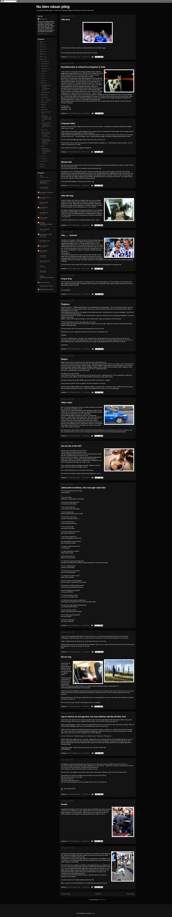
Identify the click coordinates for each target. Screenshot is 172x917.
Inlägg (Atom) (102, 899)
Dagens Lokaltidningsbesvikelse (47, 277)
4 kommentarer (86, 392)
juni (42, 76)
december (44, 61)
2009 (41, 54)
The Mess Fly (44, 207)
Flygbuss (65, 304)
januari (43, 161)
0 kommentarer (86, 113)
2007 (41, 59)
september (44, 68)
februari (43, 158)
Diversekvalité (44, 202)
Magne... (65, 359)
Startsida (98, 894)
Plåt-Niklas (43, 256)
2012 (41, 46)
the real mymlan (44, 282)
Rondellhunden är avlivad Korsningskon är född (83, 67)
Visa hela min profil (43, 33)
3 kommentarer (85, 185)
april (42, 80)
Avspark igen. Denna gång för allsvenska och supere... (46, 151)
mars (43, 156)
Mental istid (66, 162)
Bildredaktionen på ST (46, 289)
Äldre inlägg (130, 894)
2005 (41, 166)
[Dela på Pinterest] (102, 57)
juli (42, 73)
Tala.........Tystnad (69, 235)
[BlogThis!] (97, 57)
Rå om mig (66, 657)
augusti (43, 71)
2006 (41, 164)
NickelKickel (70, 57)
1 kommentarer (86, 57)
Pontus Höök (44, 217)
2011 (41, 49)
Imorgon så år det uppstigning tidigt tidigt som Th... (46, 125)
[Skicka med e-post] (96, 57)
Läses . (42, 176)
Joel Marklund (44, 246)
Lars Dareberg (44, 187)
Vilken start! (66, 402)
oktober (43, 66)
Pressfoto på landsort (46, 192)
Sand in (42, 266)
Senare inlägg (65, 894)
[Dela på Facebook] (101, 57)
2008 (41, 56)
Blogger (93, 913)
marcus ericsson (45, 261)
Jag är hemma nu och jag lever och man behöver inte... (46, 134)
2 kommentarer (85, 225)
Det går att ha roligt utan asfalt (46, 235)
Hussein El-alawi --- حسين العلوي (46, 181)
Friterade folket (68, 123)
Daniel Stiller (43, 251)
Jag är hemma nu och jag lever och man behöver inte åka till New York (93, 716)
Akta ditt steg (67, 196)
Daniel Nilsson (44, 212)
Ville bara (65, 19)
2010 (41, 51)
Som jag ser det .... (45, 197)
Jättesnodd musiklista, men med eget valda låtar (83, 488)
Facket (64, 804)
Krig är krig (66, 279)
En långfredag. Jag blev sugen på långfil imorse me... (46, 141)
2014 (41, 42)
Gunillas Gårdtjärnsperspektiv (46, 223)
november (44, 63)
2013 (41, 44)
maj (42, 78)
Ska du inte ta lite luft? (71, 446)
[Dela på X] (99, 57)
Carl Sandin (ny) (45, 240)
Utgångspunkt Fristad (46, 286)
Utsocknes (43, 271)
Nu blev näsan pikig (53, 7)
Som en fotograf (45, 229)
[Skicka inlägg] (92, 57)
